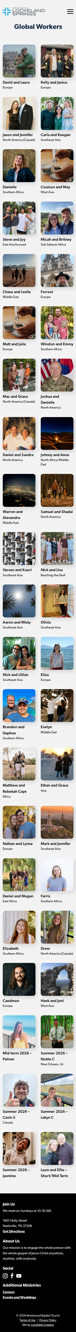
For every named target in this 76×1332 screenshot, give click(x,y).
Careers (9, 1292)
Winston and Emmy (57, 344)
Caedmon (11, 1000)
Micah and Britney (56, 239)
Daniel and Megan (18, 896)
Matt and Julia (14, 344)
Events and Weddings (19, 1297)
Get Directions (14, 1231)
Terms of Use (27, 1320)
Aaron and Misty (17, 622)
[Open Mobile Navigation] (70, 11)
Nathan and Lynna (18, 843)
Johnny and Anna (55, 454)
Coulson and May (55, 187)
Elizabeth (11, 948)
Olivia (46, 622)
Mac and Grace (15, 396)
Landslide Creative (42, 1325)
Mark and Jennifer (56, 843)
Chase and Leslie (17, 291)
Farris (45, 896)
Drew (45, 948)
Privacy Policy (47, 1320)
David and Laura (16, 82)
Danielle (10, 187)
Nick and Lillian (15, 674)
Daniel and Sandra (18, 454)
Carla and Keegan (56, 134)
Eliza (45, 674)
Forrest (47, 291)
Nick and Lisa (52, 570)
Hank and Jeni (52, 1000)
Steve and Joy (14, 239)
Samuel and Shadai (57, 511)
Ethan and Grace (54, 785)
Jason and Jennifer (18, 134)
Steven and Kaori (17, 570)
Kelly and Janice (54, 82)
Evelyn (46, 727)
